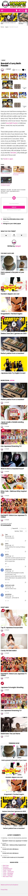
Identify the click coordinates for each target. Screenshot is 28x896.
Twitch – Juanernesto (8, 871)
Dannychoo (5, 867)
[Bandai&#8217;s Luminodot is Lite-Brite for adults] (6, 180)
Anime (3, 311)
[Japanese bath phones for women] (18, 169)
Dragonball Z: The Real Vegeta (11, 314)
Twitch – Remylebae (8, 873)
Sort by (17, 531)
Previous (1, 18)
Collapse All (23, 528)
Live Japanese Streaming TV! (11, 446)
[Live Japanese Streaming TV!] (14, 436)
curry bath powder (19, 190)
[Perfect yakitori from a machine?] (14, 344)
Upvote (6, 235)
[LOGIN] (26, 10)
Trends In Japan (8, 159)
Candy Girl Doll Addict (9, 651)
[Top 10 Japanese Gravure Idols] (14, 618)
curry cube (5, 191)
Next (27, 18)
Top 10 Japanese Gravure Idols (12, 628)
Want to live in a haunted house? (12, 469)
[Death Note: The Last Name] (14, 724)
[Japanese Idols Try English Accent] (14, 364)
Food (3, 351)
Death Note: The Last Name (10, 734)
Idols (3, 370)
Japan (3, 269)
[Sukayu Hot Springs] (6, 169)
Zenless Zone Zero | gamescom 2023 (8, 23)
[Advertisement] (14, 42)
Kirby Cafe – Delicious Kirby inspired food (14, 492)
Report (25, 541)
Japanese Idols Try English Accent (13, 373)
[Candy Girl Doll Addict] (14, 641)
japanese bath (15, 191)
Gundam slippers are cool (10, 294)
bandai (4, 190)
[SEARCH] (22, 10)
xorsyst (4, 843)
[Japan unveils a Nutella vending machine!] (14, 412)
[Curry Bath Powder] (14, 107)
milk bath (5, 193)
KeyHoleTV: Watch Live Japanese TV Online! (14, 516)
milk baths (13, 152)
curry (9, 190)
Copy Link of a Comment (13, 536)
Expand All (15, 528)
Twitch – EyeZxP (7, 870)
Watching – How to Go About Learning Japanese (14, 838)
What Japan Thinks (7, 876)
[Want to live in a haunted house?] (14, 459)
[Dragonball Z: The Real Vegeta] (14, 304)
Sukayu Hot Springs (5, 173)
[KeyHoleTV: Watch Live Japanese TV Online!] (14, 506)
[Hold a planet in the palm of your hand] (14, 263)
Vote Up (6, 541)
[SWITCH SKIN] (16, 10)
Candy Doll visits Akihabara (10, 849)
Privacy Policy (4, 889)
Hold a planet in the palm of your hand (12, 273)
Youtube (4, 331)
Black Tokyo (6, 865)
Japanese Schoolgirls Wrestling (12, 687)
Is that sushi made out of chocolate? (13, 857)
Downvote (21, 235)
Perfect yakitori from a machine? (12, 353)
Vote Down (8, 541)
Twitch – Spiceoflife (8, 875)
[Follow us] (19, 10)
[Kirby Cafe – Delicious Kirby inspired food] (14, 481)
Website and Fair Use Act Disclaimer (9, 884)
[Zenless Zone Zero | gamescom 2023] (8, 17)
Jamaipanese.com (7, 868)
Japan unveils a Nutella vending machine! (12, 423)
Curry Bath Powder (11, 123)
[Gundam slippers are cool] (14, 284)
